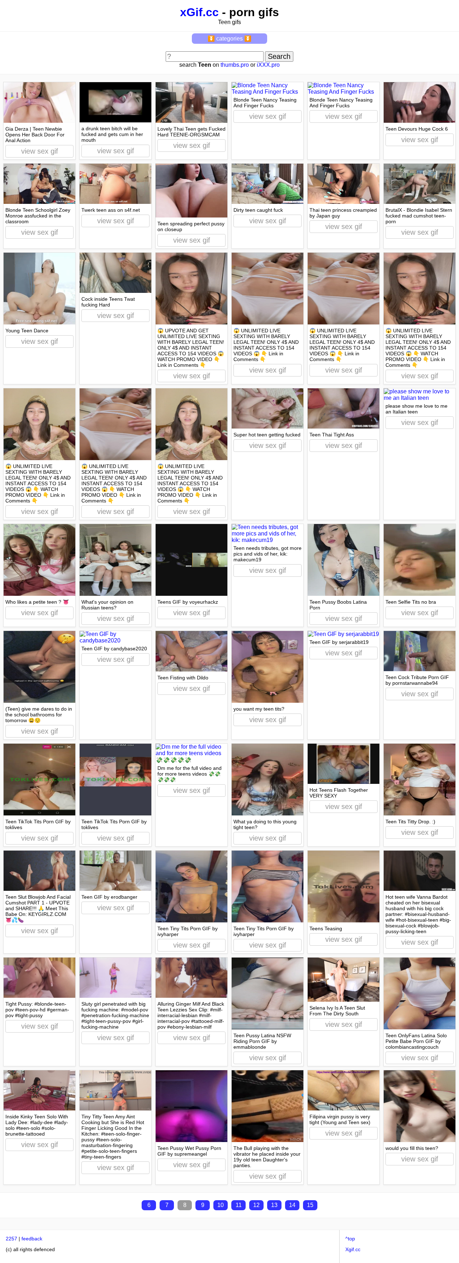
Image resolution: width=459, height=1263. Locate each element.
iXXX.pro (268, 65)
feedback (32, 1238)
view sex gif (39, 151)
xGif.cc (199, 12)
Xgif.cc (352, 1249)
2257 (11, 1238)
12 (256, 1205)
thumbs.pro (235, 65)
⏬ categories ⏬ (229, 39)
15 (310, 1205)
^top (350, 1238)
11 (239, 1205)
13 (274, 1205)
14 (292, 1205)
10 (220, 1205)
